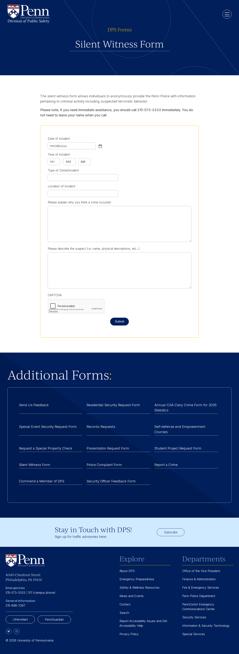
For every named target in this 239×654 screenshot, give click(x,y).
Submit (119, 321)
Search (124, 613)
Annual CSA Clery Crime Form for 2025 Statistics (185, 407)
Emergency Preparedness (137, 579)
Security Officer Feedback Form (111, 481)
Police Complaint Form (104, 465)
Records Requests (101, 427)
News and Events (132, 596)
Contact (125, 604)
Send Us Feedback (34, 405)
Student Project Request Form (177, 448)
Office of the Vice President (201, 571)
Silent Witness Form (34, 465)
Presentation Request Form (108, 448)
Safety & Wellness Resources (139, 587)
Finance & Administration (199, 579)
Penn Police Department (198, 596)
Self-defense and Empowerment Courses (179, 429)
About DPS (127, 571)
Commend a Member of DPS (41, 481)
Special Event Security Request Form (48, 427)
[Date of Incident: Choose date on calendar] (100, 146)
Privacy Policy (129, 634)
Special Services (193, 634)
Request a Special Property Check (45, 448)
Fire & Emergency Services (200, 587)
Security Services (194, 617)
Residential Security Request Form (113, 405)
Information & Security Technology (206, 625)
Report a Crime (166, 465)
